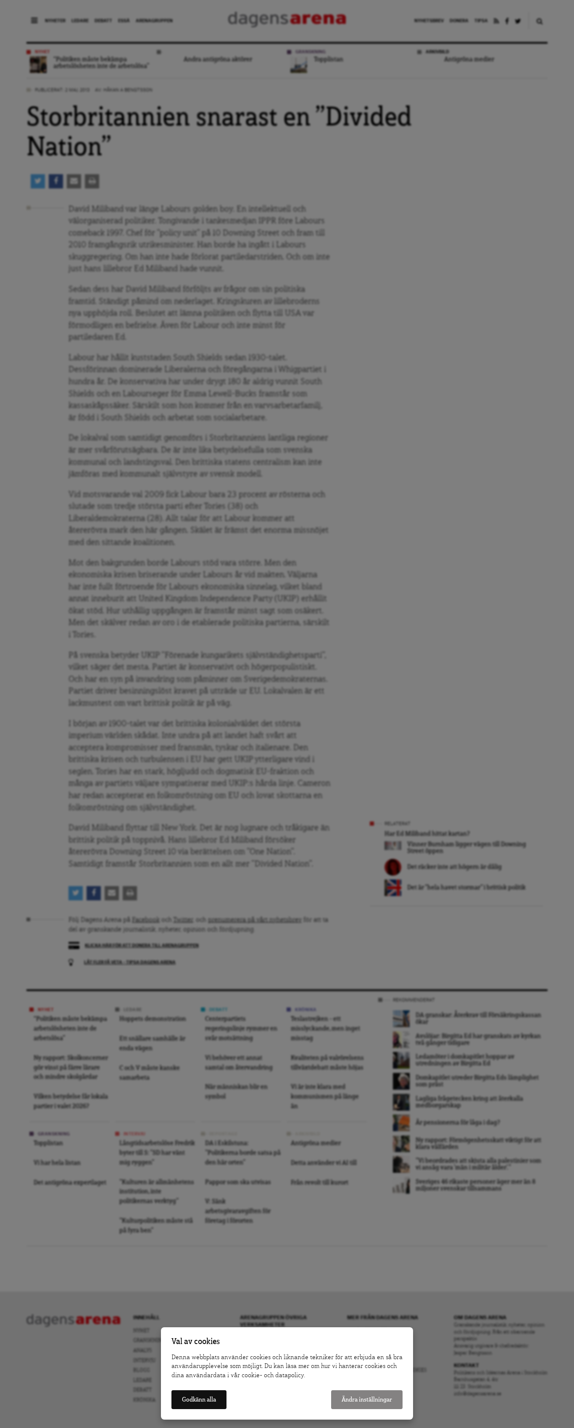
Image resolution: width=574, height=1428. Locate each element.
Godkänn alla (199, 1400)
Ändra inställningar (367, 1400)
